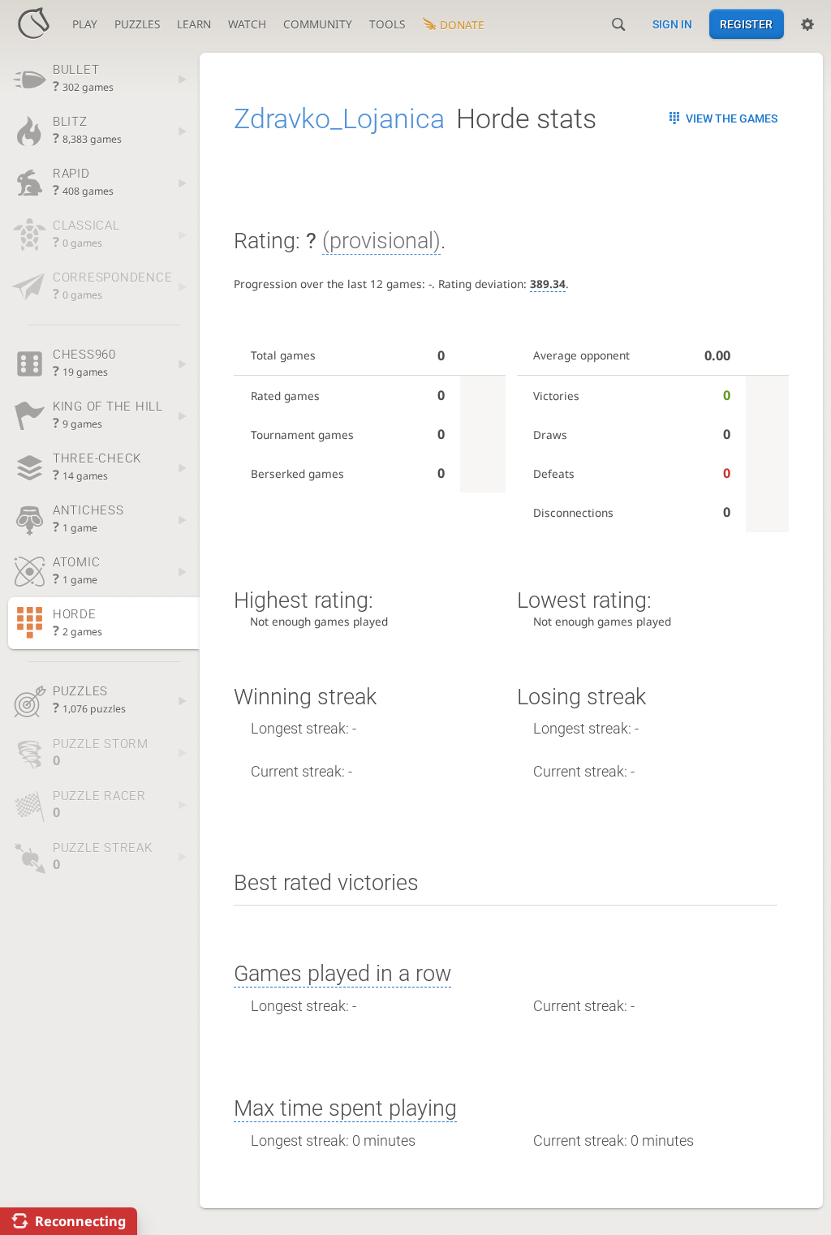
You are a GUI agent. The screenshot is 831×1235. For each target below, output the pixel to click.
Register (746, 24)
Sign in (672, 24)
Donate (462, 24)
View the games (731, 118)
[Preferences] (807, 24)
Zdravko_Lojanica (339, 118)
